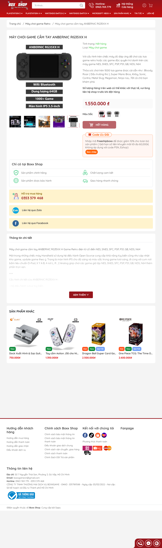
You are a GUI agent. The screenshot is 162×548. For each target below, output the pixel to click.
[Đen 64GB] (101, 114)
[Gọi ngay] (140, 543)
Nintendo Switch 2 (54, 13)
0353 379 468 (32, 198)
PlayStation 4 (33, 13)
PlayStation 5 (14, 13)
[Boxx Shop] (18, 5)
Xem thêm (79, 294)
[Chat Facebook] (148, 543)
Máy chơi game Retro (37, 23)
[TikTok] (91, 435)
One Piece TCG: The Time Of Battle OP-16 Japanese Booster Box (136, 353)
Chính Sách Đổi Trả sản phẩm (59, 457)
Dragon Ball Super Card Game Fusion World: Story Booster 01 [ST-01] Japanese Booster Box (99, 353)
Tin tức (138, 13)
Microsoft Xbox (100, 13)
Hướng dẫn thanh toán (18, 442)
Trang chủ (15, 23)
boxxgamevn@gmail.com (27, 477)
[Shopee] (97, 435)
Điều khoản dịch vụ (16, 449)
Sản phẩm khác (121, 13)
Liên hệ (150, 13)
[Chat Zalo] (156, 543)
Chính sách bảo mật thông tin (60, 434)
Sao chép (92, 151)
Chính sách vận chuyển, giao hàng (62, 449)
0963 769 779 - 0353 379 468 (30, 481)
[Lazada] (104, 435)
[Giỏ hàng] (151, 5)
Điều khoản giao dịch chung (59, 445)
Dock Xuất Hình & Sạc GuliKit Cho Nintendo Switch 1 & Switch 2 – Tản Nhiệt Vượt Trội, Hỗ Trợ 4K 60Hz (26, 353)
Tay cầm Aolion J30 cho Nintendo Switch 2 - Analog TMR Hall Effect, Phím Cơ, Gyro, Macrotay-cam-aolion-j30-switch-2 (63, 353)
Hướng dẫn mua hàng (18, 438)
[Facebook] (85, 435)
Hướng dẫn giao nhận (18, 446)
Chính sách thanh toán (56, 453)
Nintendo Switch (78, 13)
